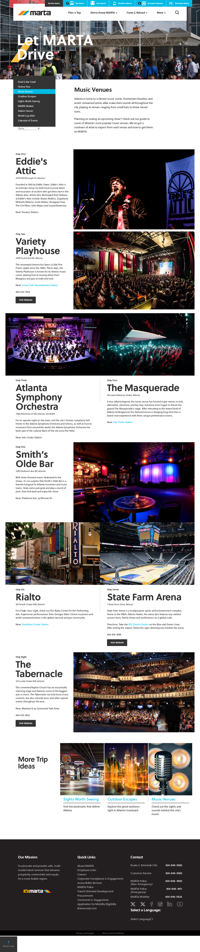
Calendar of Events (28, 120)
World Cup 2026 (26, 115)
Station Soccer (25, 111)
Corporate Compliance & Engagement (100, 879)
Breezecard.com (87, 908)
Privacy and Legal (85, 933)
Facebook (151, 904)
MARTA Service (142, 904)
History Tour (24, 86)
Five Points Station (123, 422)
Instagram (160, 904)
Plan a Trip (74, 13)
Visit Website (25, 299)
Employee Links (86, 870)
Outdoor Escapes (27, 96)
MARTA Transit (132, 904)
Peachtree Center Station (35, 624)
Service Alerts (54, 3)
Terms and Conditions (113, 933)
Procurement (85, 896)
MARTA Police (85, 887)
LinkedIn (169, 904)
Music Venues (25, 91)
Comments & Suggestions (93, 900)
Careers (82, 874)
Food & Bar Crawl (27, 81)
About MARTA (85, 866)
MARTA (34, 12)
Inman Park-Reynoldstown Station (40, 285)
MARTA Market (26, 106)
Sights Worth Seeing (29, 101)
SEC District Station (138, 624)
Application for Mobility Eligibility (96, 904)
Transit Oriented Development (95, 891)
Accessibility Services (89, 883)
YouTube (180, 904)
